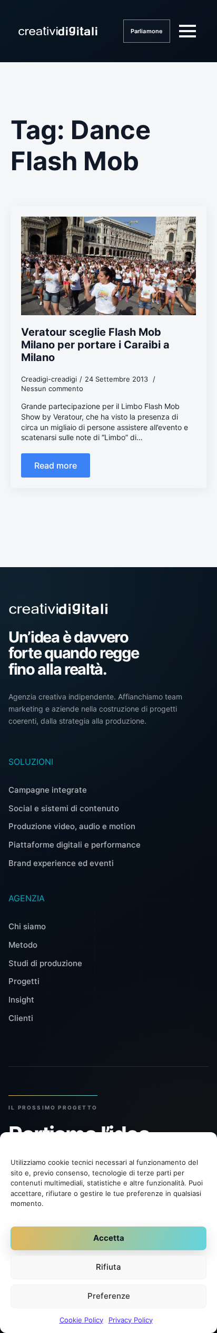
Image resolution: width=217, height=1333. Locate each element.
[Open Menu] (187, 31)
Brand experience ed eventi (61, 863)
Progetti (24, 981)
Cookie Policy (81, 1320)
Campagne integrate (47, 790)
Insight (21, 1000)
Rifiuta (108, 1267)
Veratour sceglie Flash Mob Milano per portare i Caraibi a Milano (95, 345)
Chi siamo (27, 926)
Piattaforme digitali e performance (74, 845)
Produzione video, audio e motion (71, 826)
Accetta (108, 1238)
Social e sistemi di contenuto (63, 808)
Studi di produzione (45, 963)
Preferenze (108, 1296)
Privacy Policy (130, 1320)
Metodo (22, 945)
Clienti (20, 1018)
